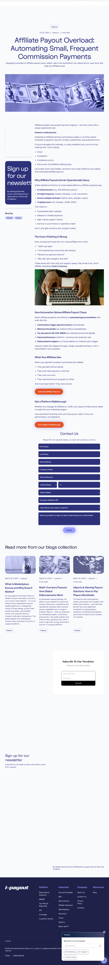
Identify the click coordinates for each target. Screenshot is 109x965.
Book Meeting (70, 952)
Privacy (7, 955)
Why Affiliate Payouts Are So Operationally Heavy (18, 128)
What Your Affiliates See (16, 147)
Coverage (43, 914)
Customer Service (46, 919)
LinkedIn (8, 941)
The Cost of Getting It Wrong (18, 135)
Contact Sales (70, 957)
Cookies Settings (18, 955)
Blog (95, 892)
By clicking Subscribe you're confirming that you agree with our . (78, 868)
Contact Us (81, 897)
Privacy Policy (80, 902)
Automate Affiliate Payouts (49, 392)
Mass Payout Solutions (44, 893)
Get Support (82, 952)
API (40, 910)
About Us (81, 892)
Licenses (80, 908)
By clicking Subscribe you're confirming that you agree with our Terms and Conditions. (17, 195)
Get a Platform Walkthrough (18, 152)
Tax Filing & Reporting (43, 904)
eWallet (42, 899)
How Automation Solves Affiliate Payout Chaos (16, 141)
